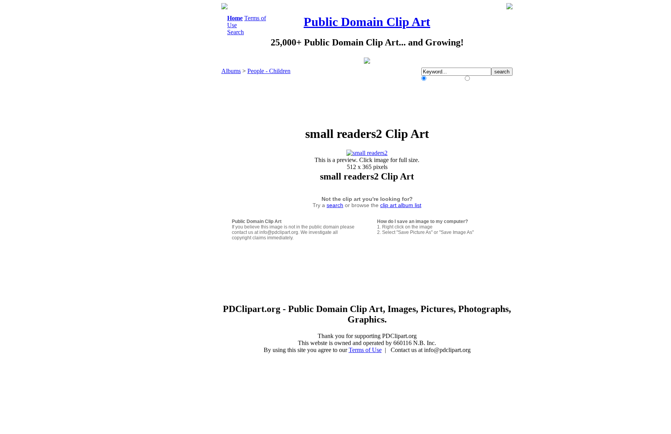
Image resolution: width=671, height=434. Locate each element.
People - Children (268, 71)
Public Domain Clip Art (367, 22)
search (335, 205)
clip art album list (400, 205)
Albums (231, 71)
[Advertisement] (189, 119)
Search (235, 32)
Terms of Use (365, 350)
